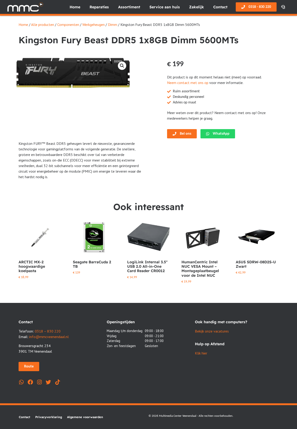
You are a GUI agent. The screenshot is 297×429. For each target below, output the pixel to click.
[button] (122, 66)
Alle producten (42, 24)
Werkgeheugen (93, 24)
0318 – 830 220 (48, 331)
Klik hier (201, 353)
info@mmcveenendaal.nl (49, 336)
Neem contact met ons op (187, 82)
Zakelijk (196, 7)
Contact (220, 7)
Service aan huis (164, 7)
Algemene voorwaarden (85, 417)
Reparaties (99, 7)
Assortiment (129, 7)
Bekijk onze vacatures (212, 331)
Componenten (68, 24)
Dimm (112, 24)
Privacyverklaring (48, 417)
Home (75, 7)
